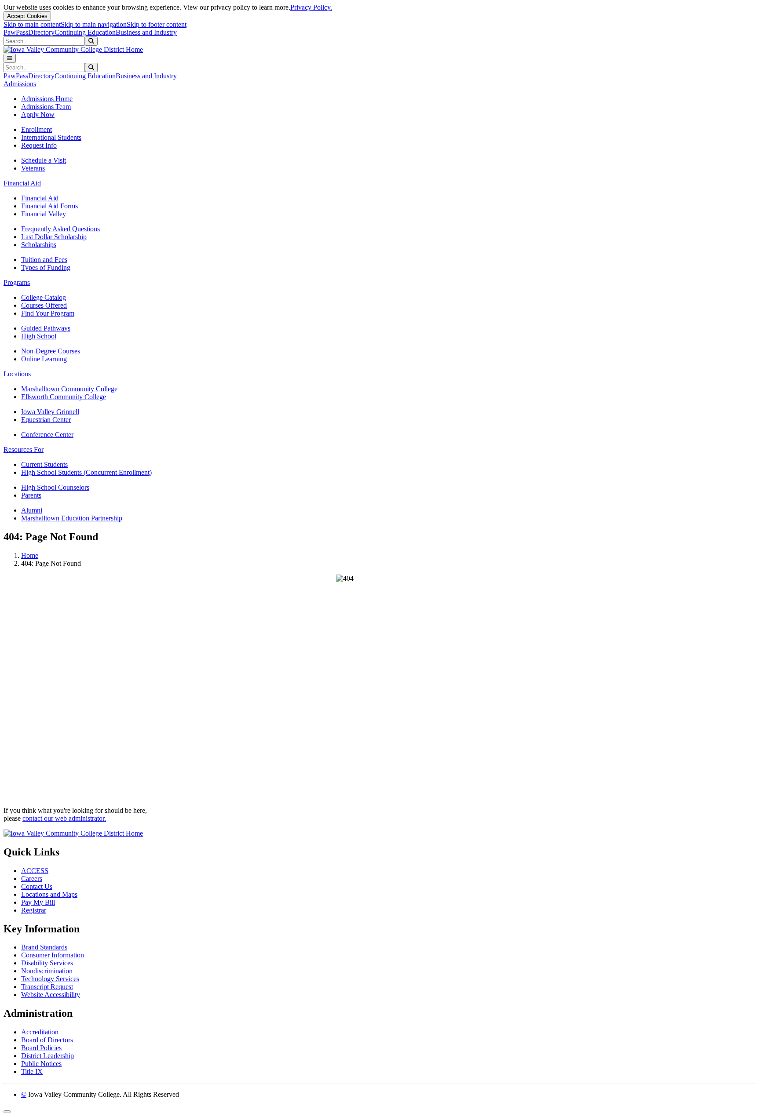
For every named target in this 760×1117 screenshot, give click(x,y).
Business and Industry (146, 32)
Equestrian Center (46, 419)
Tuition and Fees (44, 259)
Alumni (31, 510)
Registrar (33, 910)
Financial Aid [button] (22, 183)
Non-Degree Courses (50, 351)
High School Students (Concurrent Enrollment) (86, 472)
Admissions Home (47, 98)
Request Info (39, 145)
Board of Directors (47, 1040)
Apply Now (38, 114)
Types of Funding (45, 267)
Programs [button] (17, 282)
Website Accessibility (50, 994)
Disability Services (47, 963)
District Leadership (47, 1055)
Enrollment (36, 129)
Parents (31, 495)
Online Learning (44, 359)
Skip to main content (32, 24)
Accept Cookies (27, 16)
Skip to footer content (156, 24)
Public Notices (41, 1063)
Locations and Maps (49, 894)
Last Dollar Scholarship (54, 236)
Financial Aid (39, 198)
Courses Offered (44, 305)
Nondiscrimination (47, 971)
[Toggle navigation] (10, 58)
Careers (31, 878)
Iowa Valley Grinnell (50, 411)
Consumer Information (52, 955)
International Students (51, 137)
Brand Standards (44, 947)
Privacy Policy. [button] (311, 7)
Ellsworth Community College (63, 396)
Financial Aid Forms (49, 206)
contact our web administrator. (64, 818)
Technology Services (50, 978)
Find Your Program (47, 313)
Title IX (32, 1071)
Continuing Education (85, 32)
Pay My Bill (38, 902)
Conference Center (47, 434)
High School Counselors (55, 487)
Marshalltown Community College (69, 389)
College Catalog (43, 297)
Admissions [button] (20, 83)
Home (29, 555)
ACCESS (34, 870)
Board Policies (41, 1048)
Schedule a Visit (43, 160)
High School (38, 336)
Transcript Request (47, 986)
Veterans (33, 168)
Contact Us (36, 886)
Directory (41, 32)
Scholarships (38, 244)
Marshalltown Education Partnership (71, 518)
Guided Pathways (45, 328)
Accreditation (39, 1032)
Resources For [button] (24, 449)
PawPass (16, 32)
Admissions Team (46, 106)
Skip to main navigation (94, 24)
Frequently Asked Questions (60, 229)
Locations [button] (17, 374)
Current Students (44, 464)
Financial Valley (43, 214)
